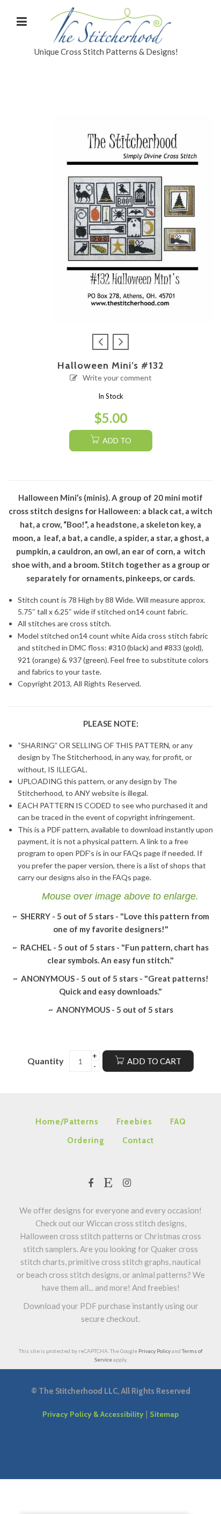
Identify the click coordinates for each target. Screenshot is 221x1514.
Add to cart (154, 1061)
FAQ (178, 1122)
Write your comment (117, 377)
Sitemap (164, 1414)
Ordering (86, 1140)
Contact (138, 1140)
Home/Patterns (67, 1122)
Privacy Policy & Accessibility (93, 1414)
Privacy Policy (154, 1351)
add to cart (115, 443)
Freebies (134, 1122)
